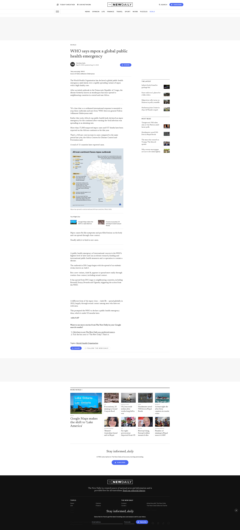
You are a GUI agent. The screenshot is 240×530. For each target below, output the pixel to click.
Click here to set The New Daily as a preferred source (94, 332)
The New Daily (80, 63)
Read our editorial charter (134, 491)
